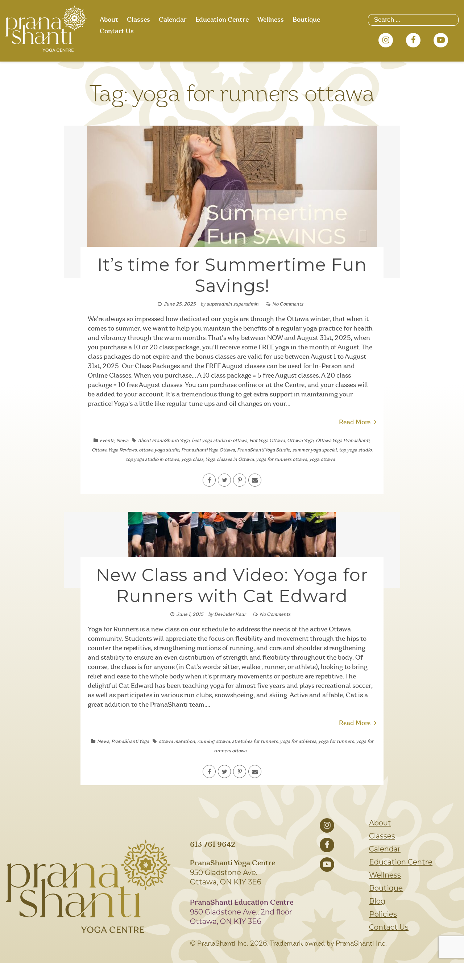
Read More (354, 422)
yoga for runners (336, 741)
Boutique (306, 20)
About (109, 20)
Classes (138, 20)
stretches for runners (255, 741)
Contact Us (117, 31)
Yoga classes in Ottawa (229, 459)
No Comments (287, 304)
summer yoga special (314, 450)
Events (107, 440)
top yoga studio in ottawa (152, 459)
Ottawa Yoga (300, 440)
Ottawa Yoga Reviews (114, 450)
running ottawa (213, 741)
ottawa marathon (176, 741)
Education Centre (222, 20)
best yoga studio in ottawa (219, 440)
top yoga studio (355, 450)
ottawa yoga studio (159, 450)
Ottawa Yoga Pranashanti (342, 440)
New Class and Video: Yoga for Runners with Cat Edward (232, 585)
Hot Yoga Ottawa (267, 440)
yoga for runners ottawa (281, 459)
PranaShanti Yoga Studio (263, 450)
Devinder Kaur (230, 614)
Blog (377, 901)
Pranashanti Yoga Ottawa (208, 450)
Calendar (173, 20)
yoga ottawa (322, 459)
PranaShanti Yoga (130, 741)
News (122, 440)
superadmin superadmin (232, 304)
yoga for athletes (298, 741)
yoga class (192, 459)
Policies (383, 914)
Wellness (270, 20)
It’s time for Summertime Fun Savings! (232, 275)
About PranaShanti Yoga (164, 440)
